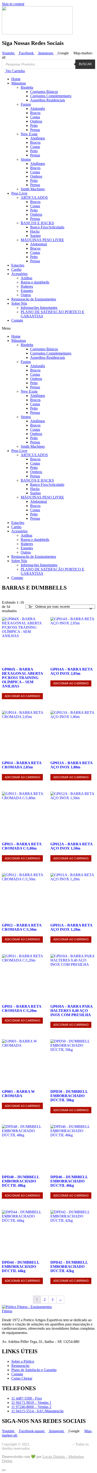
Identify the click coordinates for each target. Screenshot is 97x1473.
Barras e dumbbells (35, 282)
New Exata (29, 134)
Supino (35, 236)
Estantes (27, 291)
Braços (35, 113)
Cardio (16, 269)
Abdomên (37, 109)
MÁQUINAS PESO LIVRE (42, 240)
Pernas (35, 130)
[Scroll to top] (4, 1470)
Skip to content (13, 4)
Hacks (35, 231)
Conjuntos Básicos (44, 92)
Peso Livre (19, 193)
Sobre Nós (19, 303)
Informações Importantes (39, 308)
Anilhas (26, 278)
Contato (17, 320)
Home (15, 79)
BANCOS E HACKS (37, 223)
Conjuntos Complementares (50, 96)
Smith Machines (33, 189)
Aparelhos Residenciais (47, 100)
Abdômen (37, 138)
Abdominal (38, 244)
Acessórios (19, 274)
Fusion (26, 104)
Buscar (85, 64)
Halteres (27, 286)
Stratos (26, 159)
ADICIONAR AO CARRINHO (22, 696)
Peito (34, 126)
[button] (48, 328)
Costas (35, 117)
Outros (26, 295)
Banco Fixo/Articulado (47, 227)
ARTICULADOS (34, 198)
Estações (17, 265)
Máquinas (18, 83)
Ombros (36, 121)
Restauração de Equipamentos (33, 299)
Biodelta (27, 87)
